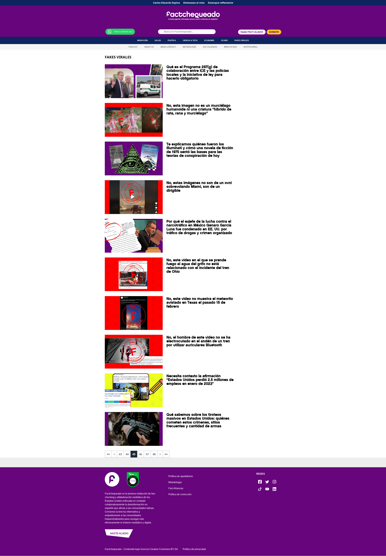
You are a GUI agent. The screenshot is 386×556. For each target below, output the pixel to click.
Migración (142, 40)
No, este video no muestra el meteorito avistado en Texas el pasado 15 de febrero (199, 302)
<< (108, 454)
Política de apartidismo (180, 476)
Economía (209, 40)
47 (147, 454)
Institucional (251, 47)
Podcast (133, 47)
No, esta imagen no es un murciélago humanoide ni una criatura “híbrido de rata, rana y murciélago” (198, 109)
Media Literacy (168, 47)
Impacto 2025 (230, 47)
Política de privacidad (194, 549)
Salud (158, 40)
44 (127, 454)
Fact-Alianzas (210, 47)
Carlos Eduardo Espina (166, 2)
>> (166, 454)
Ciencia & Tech (190, 40)
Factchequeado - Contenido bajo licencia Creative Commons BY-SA (141, 549)
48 (154, 454)
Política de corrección (179, 494)
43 (120, 454)
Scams (224, 40)
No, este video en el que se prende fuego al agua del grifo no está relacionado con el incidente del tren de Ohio (197, 266)
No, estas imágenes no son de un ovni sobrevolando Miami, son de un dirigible (199, 187)
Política (172, 40)
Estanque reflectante (220, 2)
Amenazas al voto (194, 2)
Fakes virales (241, 40)
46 (140, 454)
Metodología (189, 47)
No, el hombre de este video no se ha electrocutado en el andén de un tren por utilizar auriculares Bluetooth (198, 341)
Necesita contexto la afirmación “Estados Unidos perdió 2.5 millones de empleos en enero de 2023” (200, 380)
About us (149, 47)
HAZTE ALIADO (119, 533)
